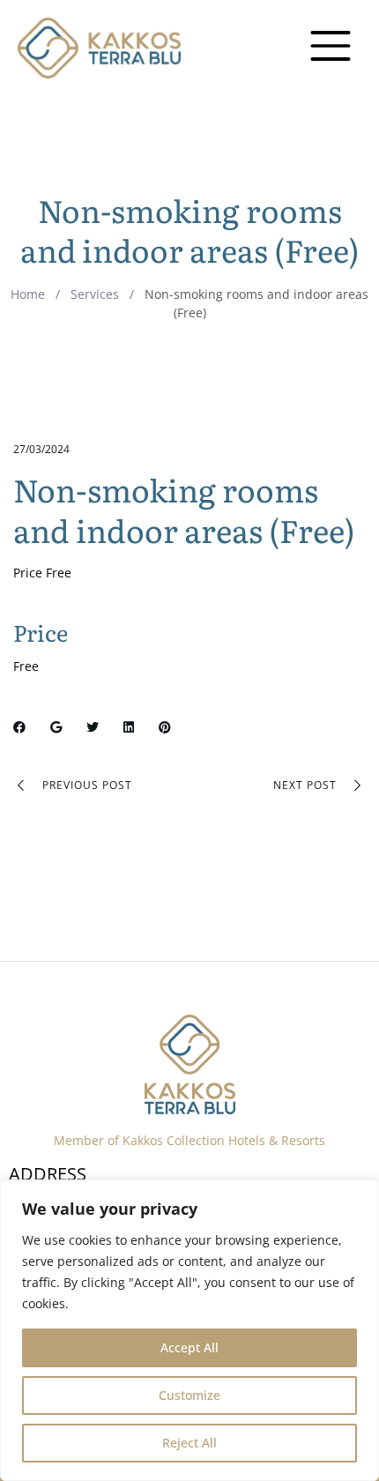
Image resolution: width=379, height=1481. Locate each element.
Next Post (305, 785)
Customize (189, 1395)
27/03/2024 (41, 449)
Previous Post (87, 785)
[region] (189, 1330)
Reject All (189, 1442)
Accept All (189, 1347)
